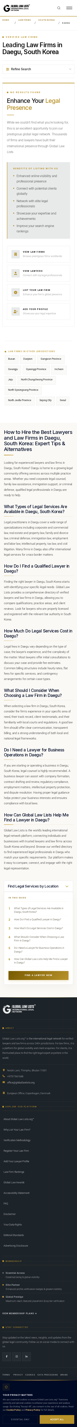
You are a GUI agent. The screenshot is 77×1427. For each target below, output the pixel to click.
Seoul (63, 400)
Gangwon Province (51, 358)
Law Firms (24, 20)
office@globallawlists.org (21, 1082)
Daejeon (27, 358)
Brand (64, 1374)
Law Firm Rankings (14, 1171)
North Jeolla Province (19, 400)
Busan (11, 358)
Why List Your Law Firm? (17, 1129)
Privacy (18, 1374)
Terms (6, 1374)
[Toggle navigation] (69, 8)
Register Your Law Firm (16, 1150)
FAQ (6, 1203)
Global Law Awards (14, 1182)
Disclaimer (9, 1214)
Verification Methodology (17, 1140)
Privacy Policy (32, 1410)
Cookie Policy (13, 1410)
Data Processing (48, 1374)
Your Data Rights (13, 1224)
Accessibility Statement (16, 1192)
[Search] (58, 8)
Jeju (10, 379)
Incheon (58, 369)
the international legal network (45, 1038)
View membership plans (18, 1313)
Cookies (30, 1374)
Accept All (57, 1419)
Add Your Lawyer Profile (16, 1161)
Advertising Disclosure (16, 1245)
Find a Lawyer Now (39, 975)
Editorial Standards (14, 1235)
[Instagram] (16, 1356)
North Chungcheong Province (37, 379)
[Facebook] (6, 1356)
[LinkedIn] (26, 1356)
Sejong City (45, 400)
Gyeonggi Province (36, 369)
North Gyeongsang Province (23, 389)
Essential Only (20, 1419)
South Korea (46, 20)
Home (5, 20)
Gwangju (13, 369)
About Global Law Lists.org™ (19, 1119)
